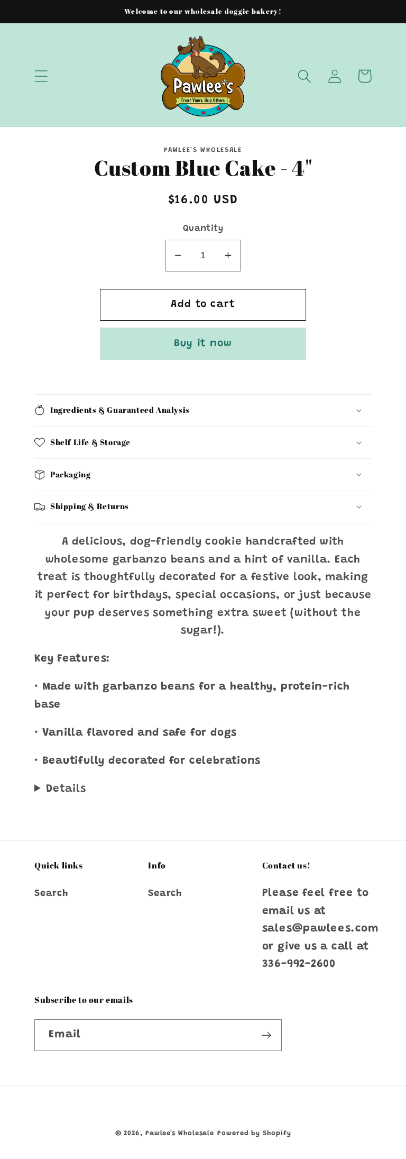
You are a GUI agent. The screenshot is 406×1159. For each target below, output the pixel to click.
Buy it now (203, 344)
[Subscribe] (266, 1035)
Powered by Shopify (254, 1133)
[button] (41, 76)
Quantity (203, 228)
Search (51, 894)
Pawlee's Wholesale (179, 1133)
